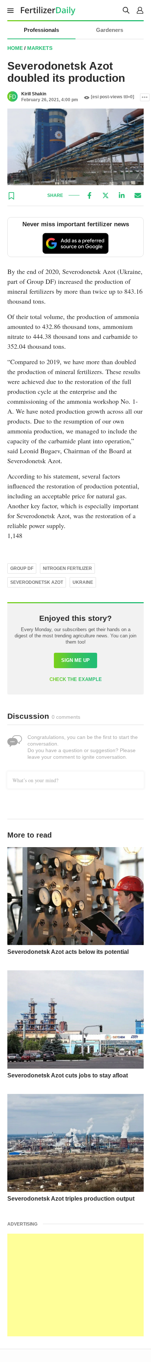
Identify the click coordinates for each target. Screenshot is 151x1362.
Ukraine (83, 582)
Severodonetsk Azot (36, 582)
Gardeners (109, 30)
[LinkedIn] (122, 195)
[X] (105, 195)
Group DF (21, 568)
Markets (39, 48)
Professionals (41, 30)
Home (15, 48)
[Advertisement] (75, 1285)
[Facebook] (89, 195)
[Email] (138, 195)
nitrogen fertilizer (67, 568)
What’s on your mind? (35, 780)
